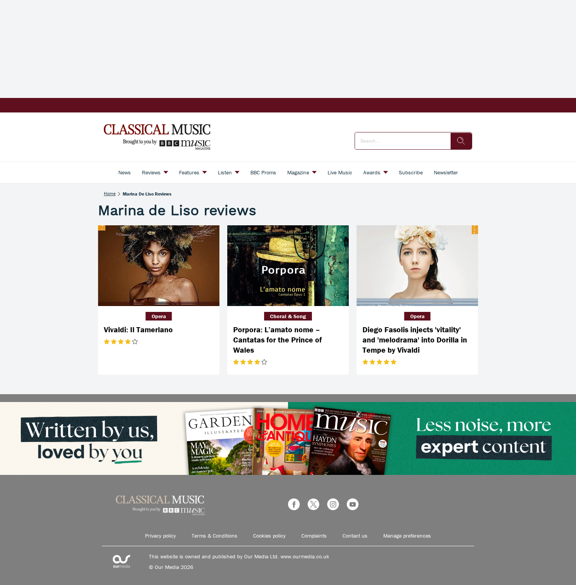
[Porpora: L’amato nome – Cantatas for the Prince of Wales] (288, 265)
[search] (461, 141)
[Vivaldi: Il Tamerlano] (158, 265)
